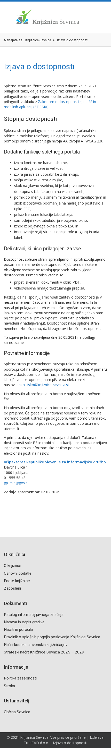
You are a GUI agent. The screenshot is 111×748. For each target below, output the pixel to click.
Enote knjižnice (17, 581)
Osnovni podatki (17, 573)
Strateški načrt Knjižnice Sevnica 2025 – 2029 (44, 652)
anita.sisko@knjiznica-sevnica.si (43, 384)
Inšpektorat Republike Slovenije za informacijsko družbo (55, 462)
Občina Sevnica (17, 712)
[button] (4, 17)
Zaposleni (12, 588)
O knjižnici (12, 565)
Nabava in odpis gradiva (24, 622)
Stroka (9, 686)
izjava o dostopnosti (70, 742)
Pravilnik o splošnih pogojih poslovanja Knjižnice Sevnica (52, 637)
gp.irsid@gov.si (16, 482)
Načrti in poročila (18, 629)
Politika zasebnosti (20, 678)
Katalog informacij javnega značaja (34, 614)
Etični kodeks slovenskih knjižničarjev (35, 644)
